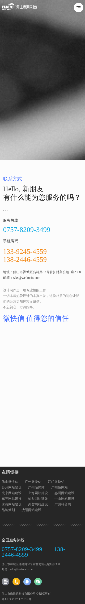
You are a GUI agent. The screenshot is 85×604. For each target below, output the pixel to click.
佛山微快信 (10, 481)
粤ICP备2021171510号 (16, 599)
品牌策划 (8, 509)
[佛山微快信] (25, 8)
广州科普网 (63, 504)
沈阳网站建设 (31, 509)
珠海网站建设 (11, 504)
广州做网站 (36, 487)
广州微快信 (33, 481)
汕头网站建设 (38, 498)
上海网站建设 (38, 492)
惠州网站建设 (64, 492)
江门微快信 (56, 481)
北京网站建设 (11, 492)
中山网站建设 (64, 498)
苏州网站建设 (11, 487)
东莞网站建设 (11, 498)
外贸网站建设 (38, 504)
